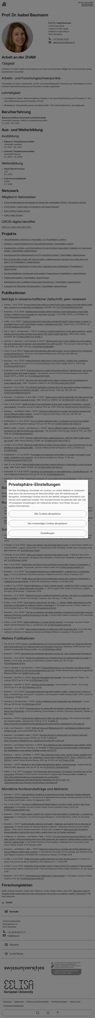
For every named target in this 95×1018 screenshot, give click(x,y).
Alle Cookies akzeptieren (47, 513)
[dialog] (47, 509)
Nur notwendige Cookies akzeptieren (47, 523)
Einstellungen (48, 533)
